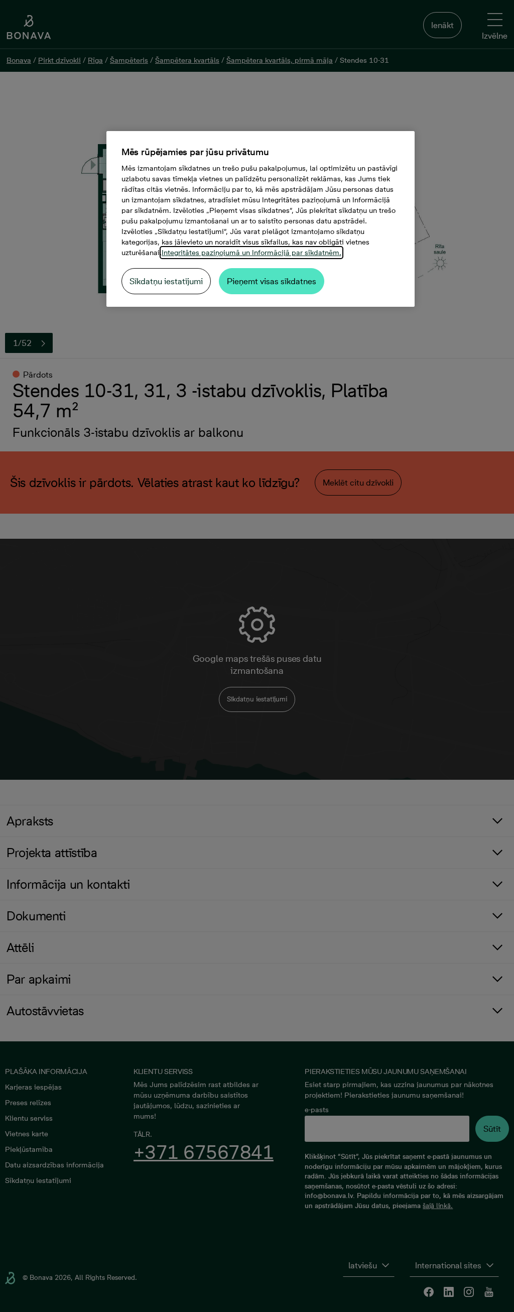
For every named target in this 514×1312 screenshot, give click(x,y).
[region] (260, 219)
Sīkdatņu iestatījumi (166, 281)
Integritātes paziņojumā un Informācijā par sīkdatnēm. (251, 252)
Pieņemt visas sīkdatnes (271, 281)
